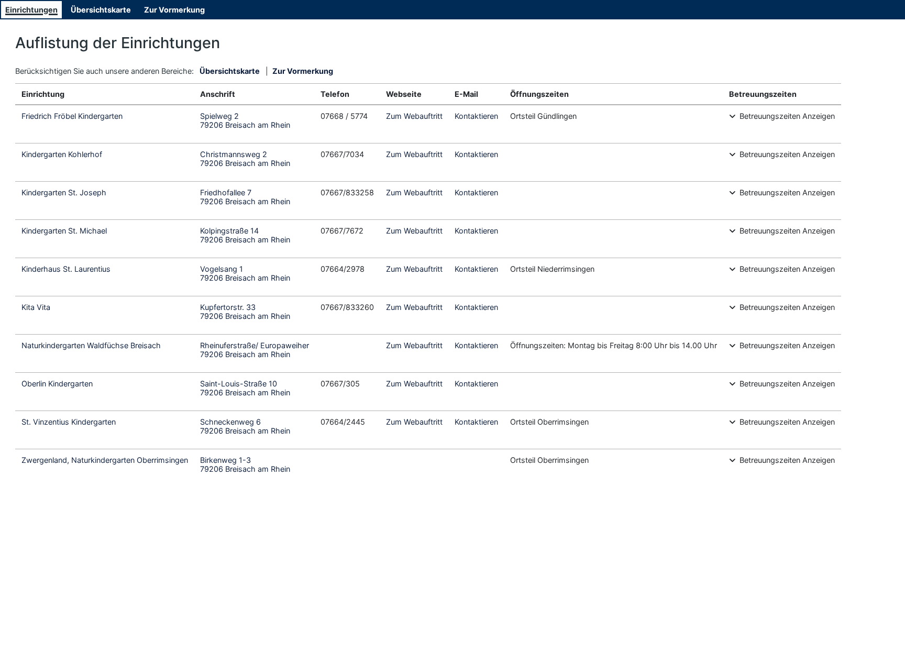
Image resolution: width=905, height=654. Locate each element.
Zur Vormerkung (174, 9)
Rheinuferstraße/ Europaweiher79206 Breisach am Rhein (254, 350)
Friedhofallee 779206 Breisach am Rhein (245, 197)
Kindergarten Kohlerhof (61, 154)
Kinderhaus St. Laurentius (66, 268)
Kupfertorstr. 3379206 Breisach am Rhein (245, 311)
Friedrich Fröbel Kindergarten (72, 116)
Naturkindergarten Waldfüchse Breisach (91, 345)
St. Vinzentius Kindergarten (68, 421)
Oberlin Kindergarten (57, 383)
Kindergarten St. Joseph (63, 192)
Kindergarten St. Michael (64, 230)
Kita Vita (35, 307)
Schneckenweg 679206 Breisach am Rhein (245, 426)
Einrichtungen (31, 9)
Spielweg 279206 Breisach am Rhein (245, 120)
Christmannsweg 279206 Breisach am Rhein (245, 159)
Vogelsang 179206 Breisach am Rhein (245, 273)
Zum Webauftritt (414, 116)
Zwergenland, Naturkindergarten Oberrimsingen (104, 460)
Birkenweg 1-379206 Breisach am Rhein (245, 464)
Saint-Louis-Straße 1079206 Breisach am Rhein (245, 388)
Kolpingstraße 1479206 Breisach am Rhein (245, 235)
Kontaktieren (476, 116)
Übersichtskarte (101, 9)
